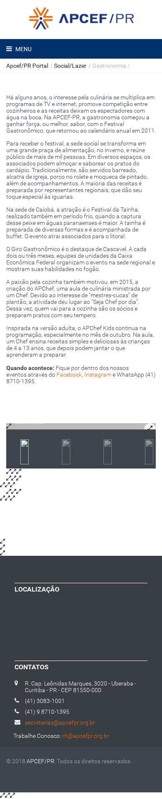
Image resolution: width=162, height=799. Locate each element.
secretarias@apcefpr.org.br (60, 722)
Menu (23, 49)
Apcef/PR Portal (27, 65)
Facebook (69, 374)
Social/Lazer (70, 65)
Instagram (97, 374)
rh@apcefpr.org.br (85, 735)
